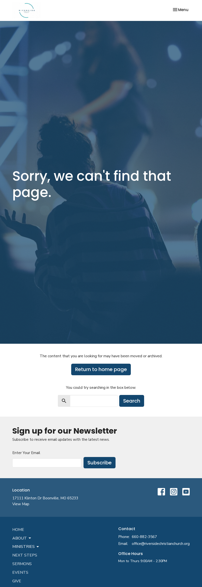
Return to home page (101, 369)
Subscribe (99, 462)
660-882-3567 (144, 536)
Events (20, 572)
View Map (20, 504)
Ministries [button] (23, 546)
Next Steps (24, 555)
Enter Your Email (26, 452)
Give (16, 581)
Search (131, 400)
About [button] (19, 538)
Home (18, 529)
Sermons (22, 564)
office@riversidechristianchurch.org (161, 543)
